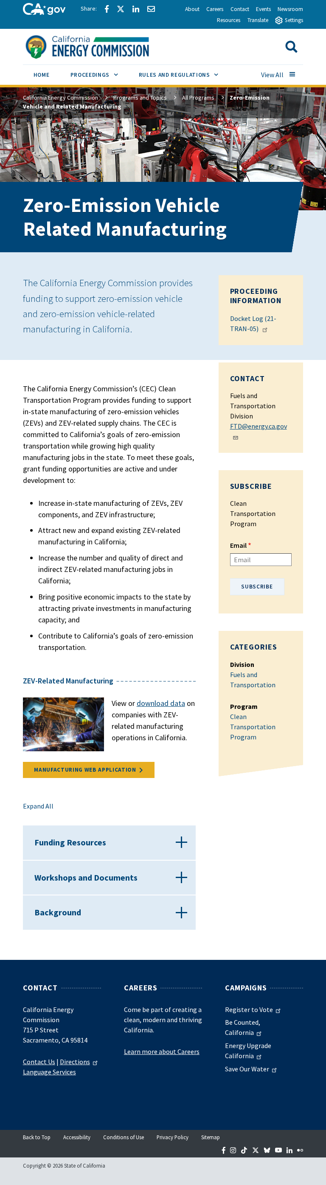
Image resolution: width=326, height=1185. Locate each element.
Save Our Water (247, 1069)
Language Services (49, 1072)
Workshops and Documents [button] (86, 877)
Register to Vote (249, 1009)
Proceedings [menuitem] (99, 74)
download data (161, 703)
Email (238, 545)
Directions (75, 1061)
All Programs (198, 97)
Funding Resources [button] (70, 842)
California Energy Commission (60, 97)
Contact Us (39, 1061)
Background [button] (57, 912)
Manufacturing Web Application (85, 769)
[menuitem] (41, 76)
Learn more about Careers (162, 1051)
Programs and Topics (140, 97)
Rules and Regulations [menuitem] (184, 74)
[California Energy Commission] (98, 46)
